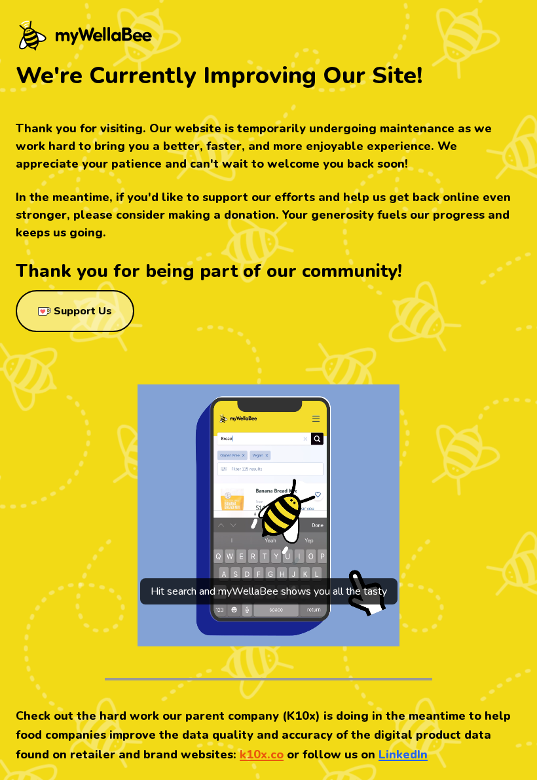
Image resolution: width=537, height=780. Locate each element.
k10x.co (262, 754)
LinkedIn (403, 754)
